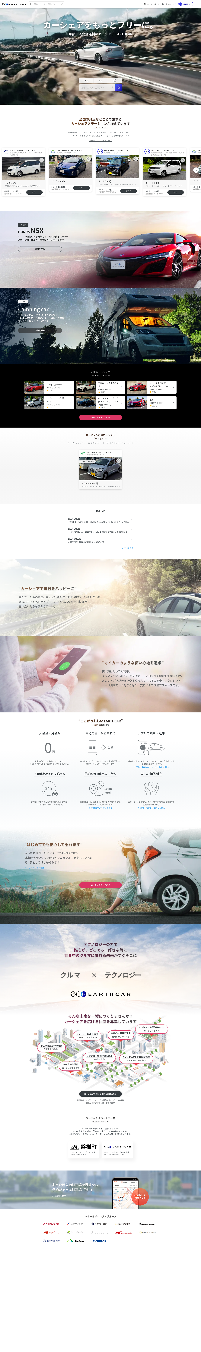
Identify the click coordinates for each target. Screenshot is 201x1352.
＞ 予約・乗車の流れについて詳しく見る (151, 767)
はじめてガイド (153, 4)
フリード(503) (152, 182)
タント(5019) (104, 181)
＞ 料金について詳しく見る (100, 807)
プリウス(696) (58, 181)
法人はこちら (170, 4)
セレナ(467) (10, 182)
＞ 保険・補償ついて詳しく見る (151, 807)
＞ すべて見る (127, 548)
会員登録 (186, 4)
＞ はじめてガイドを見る (35, 867)
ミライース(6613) (89, 483)
